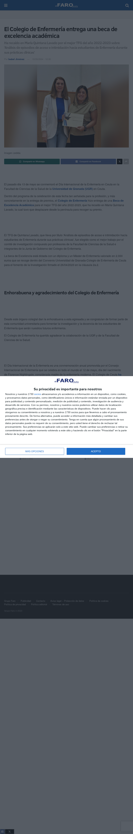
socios (37, 394)
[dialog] (66, 417)
